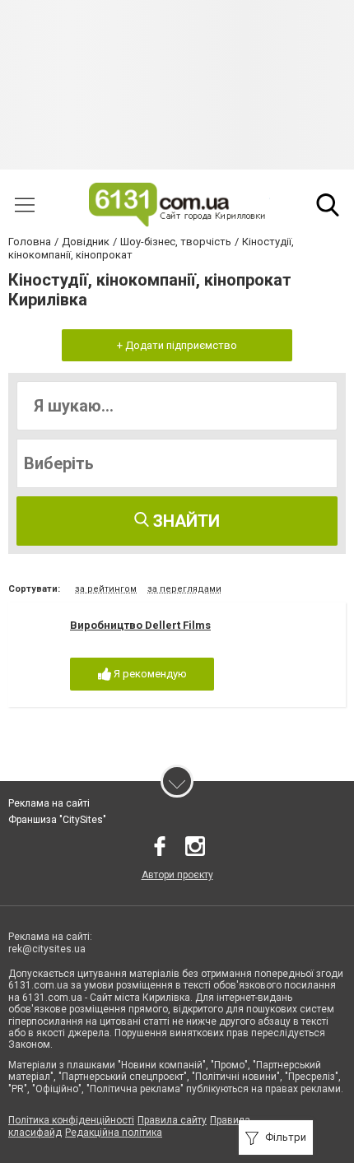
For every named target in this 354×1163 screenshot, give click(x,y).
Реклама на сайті (49, 803)
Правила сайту (172, 1120)
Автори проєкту (177, 875)
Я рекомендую (149, 674)
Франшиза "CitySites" (57, 820)
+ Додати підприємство (177, 345)
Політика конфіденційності (71, 1120)
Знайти (184, 521)
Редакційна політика (113, 1132)
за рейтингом (106, 589)
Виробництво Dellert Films (140, 625)
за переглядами (184, 589)
